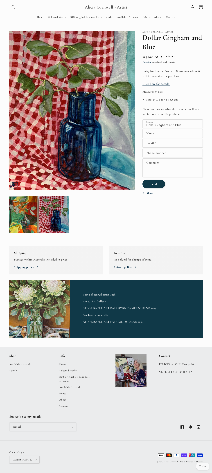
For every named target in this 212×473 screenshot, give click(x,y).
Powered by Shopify (194, 462)
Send (154, 184)
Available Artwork (70, 387)
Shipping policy (24, 267)
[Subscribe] (72, 427)
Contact (63, 405)
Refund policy (123, 267)
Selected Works (68, 370)
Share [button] (150, 193)
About (63, 399)
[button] (13, 7)
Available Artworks (20, 364)
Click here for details (156, 84)
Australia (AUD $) (22, 459)
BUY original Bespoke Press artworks (75, 379)
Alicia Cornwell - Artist (174, 462)
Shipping (146, 62)
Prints (62, 393)
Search (13, 370)
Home (62, 364)
